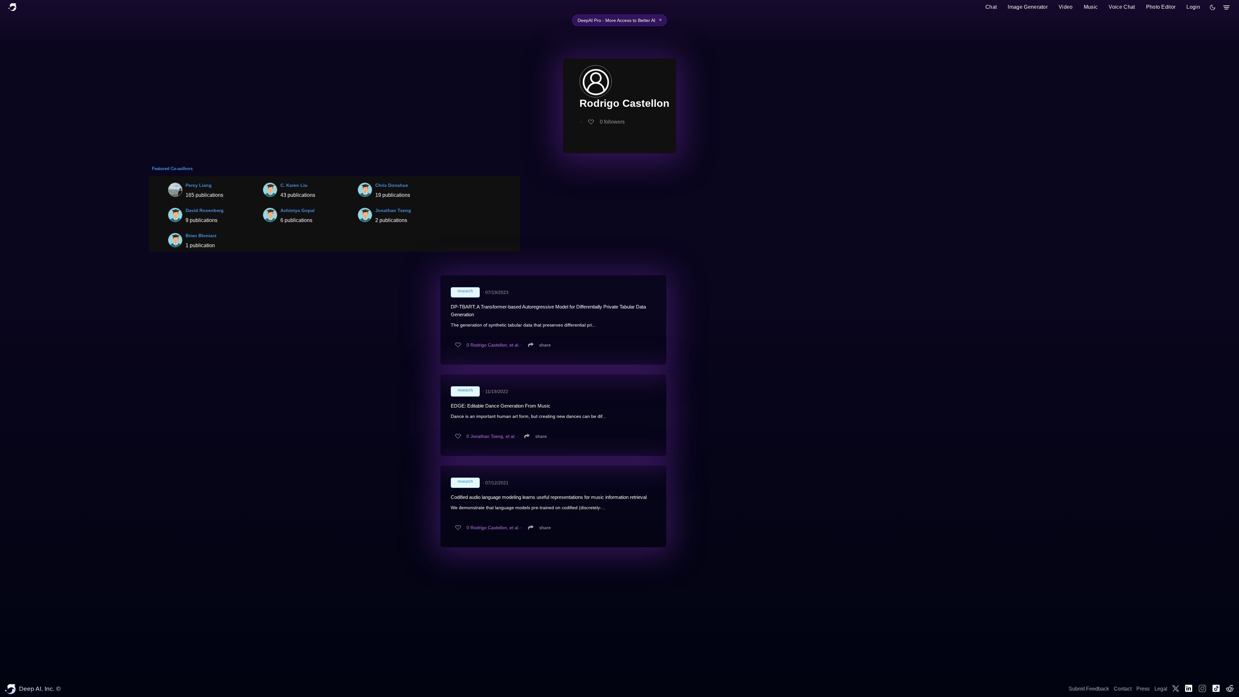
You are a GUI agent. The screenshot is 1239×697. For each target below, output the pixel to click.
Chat (991, 7)
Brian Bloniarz (201, 235)
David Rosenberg (205, 210)
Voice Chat (1122, 7)
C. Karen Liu (293, 185)
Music (1091, 7)
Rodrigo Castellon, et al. (494, 345)
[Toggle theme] (1212, 7)
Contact (1123, 689)
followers (612, 122)
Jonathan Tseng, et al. (493, 436)
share (545, 345)
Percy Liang (199, 185)
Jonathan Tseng (393, 210)
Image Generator (1028, 7)
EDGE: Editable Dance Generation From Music (500, 406)
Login (1193, 7)
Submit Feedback (1089, 689)
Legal (1160, 689)
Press (1143, 689)
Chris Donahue (391, 185)
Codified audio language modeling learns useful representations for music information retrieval (549, 497)
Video (1066, 7)
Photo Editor (1161, 7)
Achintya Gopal (297, 210)
